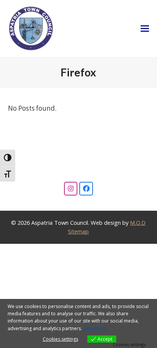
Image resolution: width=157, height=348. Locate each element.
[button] (145, 28)
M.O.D (138, 222)
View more (94, 328)
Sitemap (78, 231)
